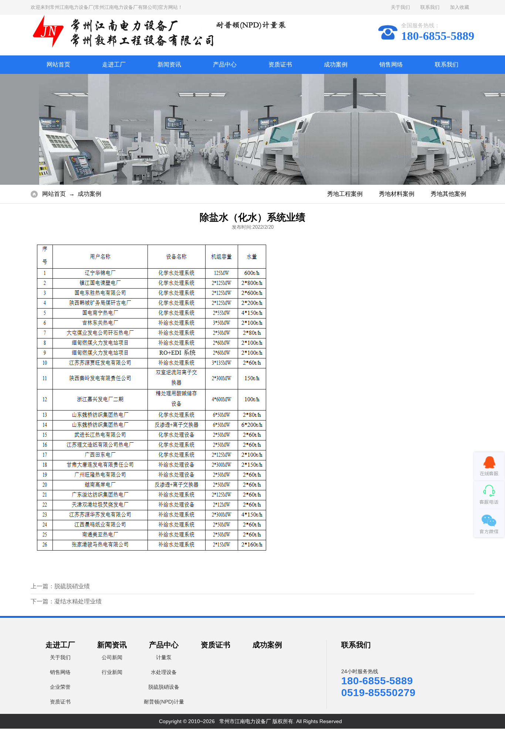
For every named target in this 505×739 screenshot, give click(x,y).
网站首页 (58, 64)
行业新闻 (112, 672)
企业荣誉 (60, 687)
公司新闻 (112, 657)
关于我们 (400, 7)
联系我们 (430, 7)
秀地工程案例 (345, 194)
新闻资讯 (169, 64)
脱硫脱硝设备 (163, 687)
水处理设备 (164, 672)
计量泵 (164, 657)
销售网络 (391, 64)
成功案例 (336, 64)
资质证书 (280, 64)
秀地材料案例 (396, 194)
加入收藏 (459, 7)
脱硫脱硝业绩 (72, 586)
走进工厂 (114, 64)
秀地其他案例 (448, 194)
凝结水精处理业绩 (78, 601)
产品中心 (225, 64)
